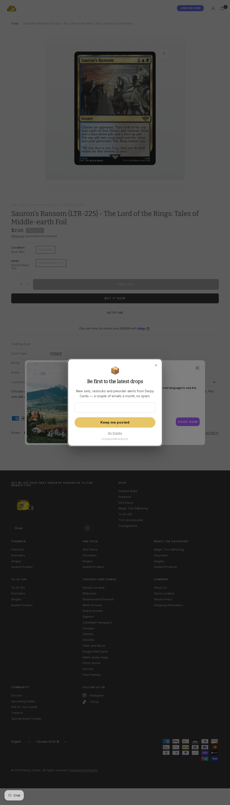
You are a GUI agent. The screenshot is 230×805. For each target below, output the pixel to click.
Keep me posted (114, 422)
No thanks (115, 433)
